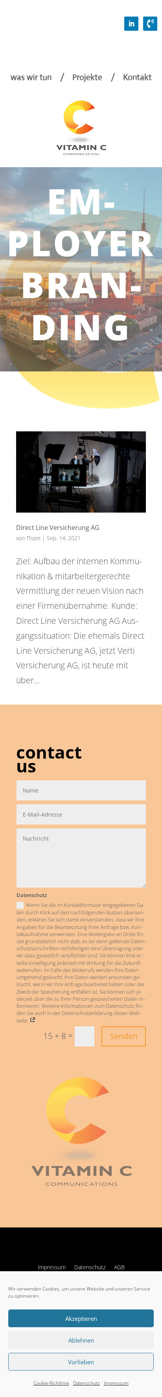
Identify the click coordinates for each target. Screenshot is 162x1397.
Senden (123, 1036)
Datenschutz (86, 1383)
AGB (119, 1268)
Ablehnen (81, 1340)
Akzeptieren (81, 1318)
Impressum (116, 1383)
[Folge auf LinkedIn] (131, 24)
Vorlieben (81, 1362)
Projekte (87, 78)
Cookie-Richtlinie (51, 1383)
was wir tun (31, 78)
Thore (33, 538)
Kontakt (137, 78)
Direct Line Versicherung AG (57, 527)
